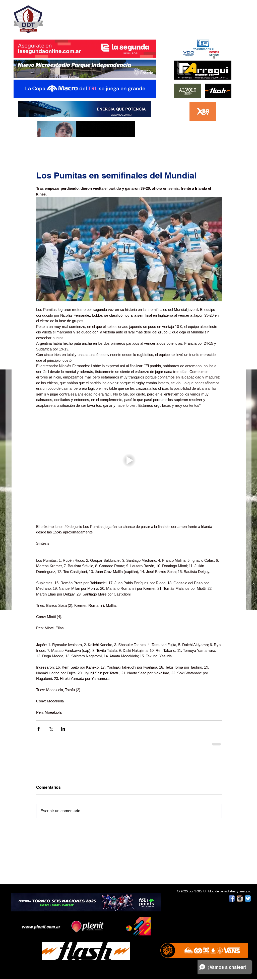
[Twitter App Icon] (248, 898)
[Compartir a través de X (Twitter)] (50, 728)
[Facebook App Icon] (232, 898)
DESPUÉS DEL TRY (81, 16)
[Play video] (129, 460)
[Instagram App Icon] (240, 898)
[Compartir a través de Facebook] (38, 728)
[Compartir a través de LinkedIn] (63, 728)
